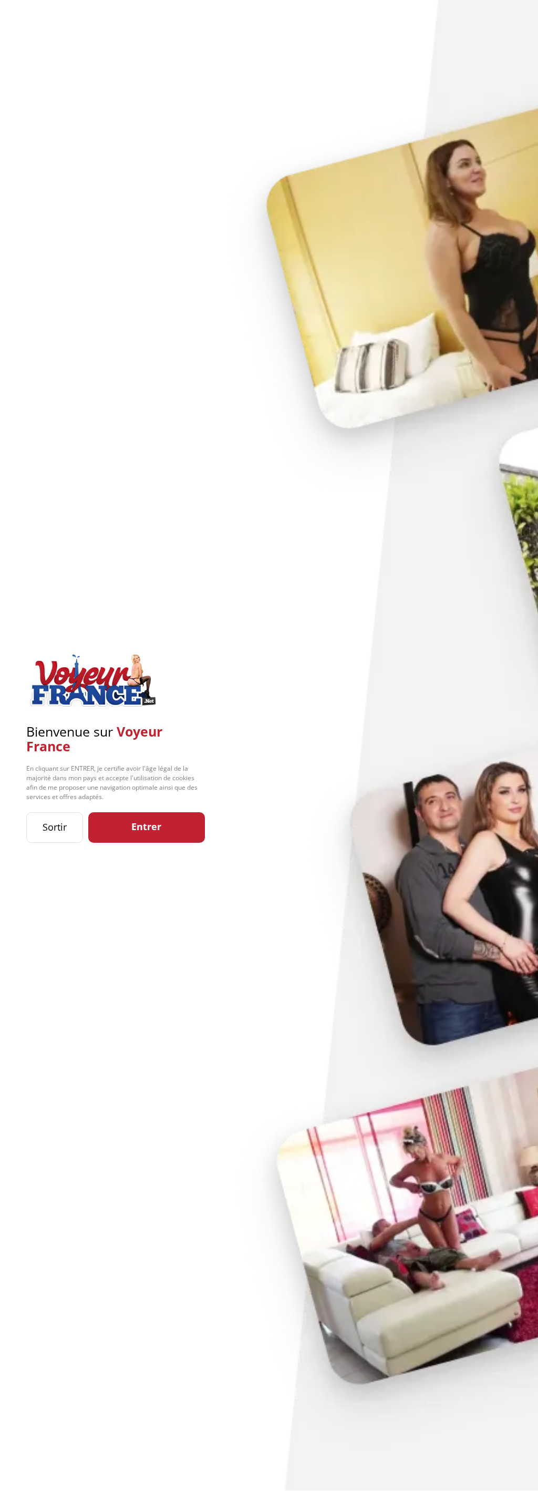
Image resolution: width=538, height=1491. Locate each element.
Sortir (55, 827)
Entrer (146, 826)
